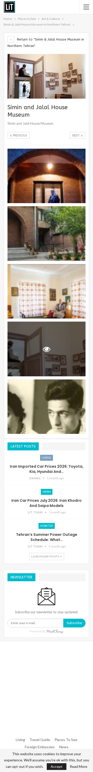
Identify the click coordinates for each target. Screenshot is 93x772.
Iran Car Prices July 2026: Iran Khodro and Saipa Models (46, 503)
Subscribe (74, 623)
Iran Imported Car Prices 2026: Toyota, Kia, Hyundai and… (46, 469)
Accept (57, 766)
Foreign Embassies (40, 747)
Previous (19, 135)
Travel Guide (39, 739)
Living (46, 457)
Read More (78, 766)
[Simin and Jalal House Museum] (46, 176)
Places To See (66, 739)
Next (76, 135)
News (47, 491)
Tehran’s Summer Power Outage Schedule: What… (46, 537)
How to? (46, 525)
